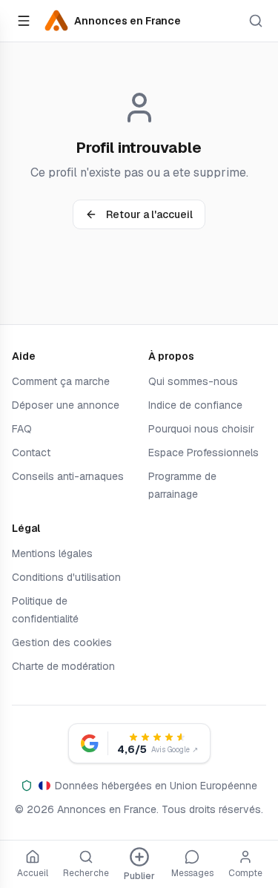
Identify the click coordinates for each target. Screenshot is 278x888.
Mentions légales (52, 553)
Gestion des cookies (62, 642)
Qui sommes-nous (193, 381)
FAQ (22, 428)
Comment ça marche (61, 381)
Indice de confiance (195, 405)
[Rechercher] (255, 20)
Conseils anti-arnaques (68, 476)
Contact (31, 452)
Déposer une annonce (65, 405)
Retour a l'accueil (149, 214)
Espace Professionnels (203, 452)
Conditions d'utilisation (66, 577)
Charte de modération (63, 666)
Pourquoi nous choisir (201, 428)
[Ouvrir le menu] (24, 21)
